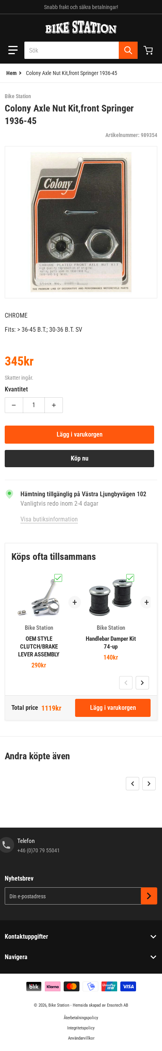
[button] (13, 50)
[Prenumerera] (149, 896)
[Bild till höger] (142, 682)
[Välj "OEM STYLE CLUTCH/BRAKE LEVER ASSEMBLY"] (58, 578)
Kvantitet (16, 389)
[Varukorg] (149, 50)
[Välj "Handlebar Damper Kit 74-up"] (130, 578)
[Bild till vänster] (126, 682)
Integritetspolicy (81, 1028)
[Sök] (128, 50)
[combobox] (81, 50)
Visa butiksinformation (49, 519)
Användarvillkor (81, 1038)
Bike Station (58, 1005)
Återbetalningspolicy (81, 1017)
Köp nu (79, 458)
